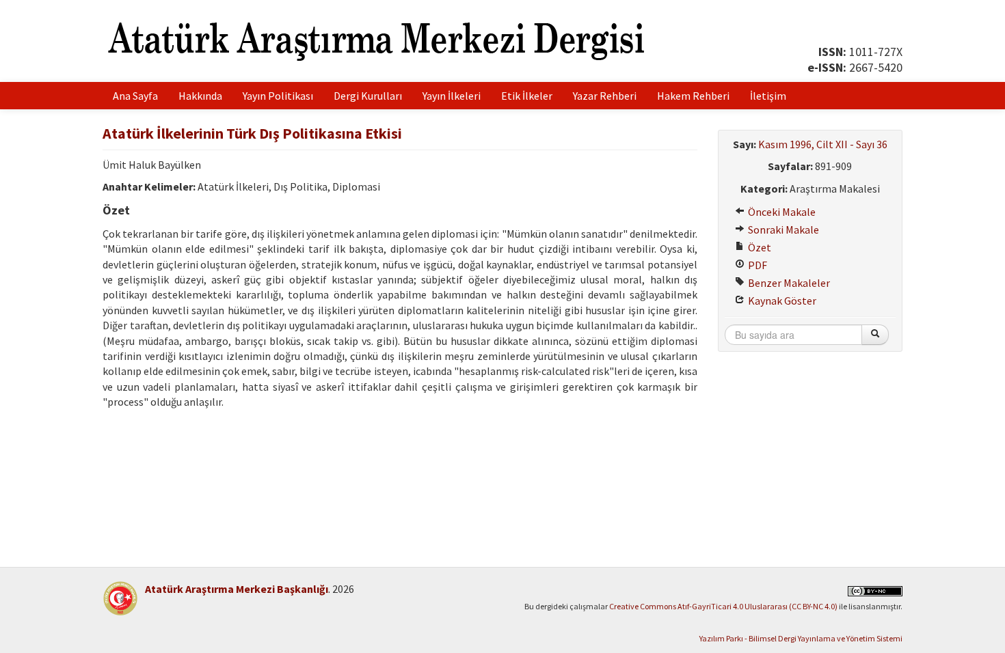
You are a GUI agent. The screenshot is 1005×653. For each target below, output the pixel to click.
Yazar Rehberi (604, 95)
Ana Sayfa (135, 95)
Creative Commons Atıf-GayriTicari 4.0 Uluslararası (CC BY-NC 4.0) (723, 606)
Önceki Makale (781, 212)
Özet (758, 247)
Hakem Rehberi (693, 95)
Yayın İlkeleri (452, 95)
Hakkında (200, 95)
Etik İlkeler (526, 95)
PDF (756, 265)
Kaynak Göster (781, 300)
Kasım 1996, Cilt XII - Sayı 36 (822, 144)
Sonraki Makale (782, 229)
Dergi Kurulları (368, 95)
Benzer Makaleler (788, 283)
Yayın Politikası (278, 95)
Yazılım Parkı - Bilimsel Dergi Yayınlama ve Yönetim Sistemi (800, 638)
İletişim (768, 95)
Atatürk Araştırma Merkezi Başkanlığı (236, 589)
